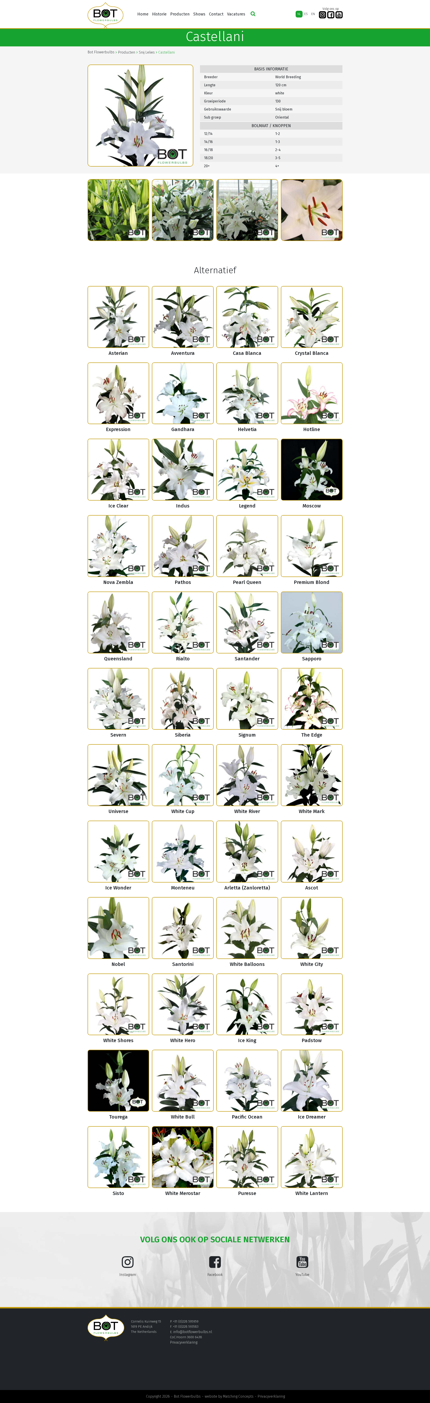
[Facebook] (330, 14)
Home (142, 14)
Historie (159, 14)
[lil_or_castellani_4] (182, 210)
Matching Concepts (238, 1396)
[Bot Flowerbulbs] (105, 15)
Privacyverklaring (183, 1342)
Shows (199, 14)
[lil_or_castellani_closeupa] (311, 210)
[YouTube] (339, 14)
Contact (216, 14)
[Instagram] (322, 14)
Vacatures (236, 14)
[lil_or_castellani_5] (247, 210)
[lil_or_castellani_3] (118, 210)
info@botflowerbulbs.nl (192, 1332)
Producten (180, 14)
